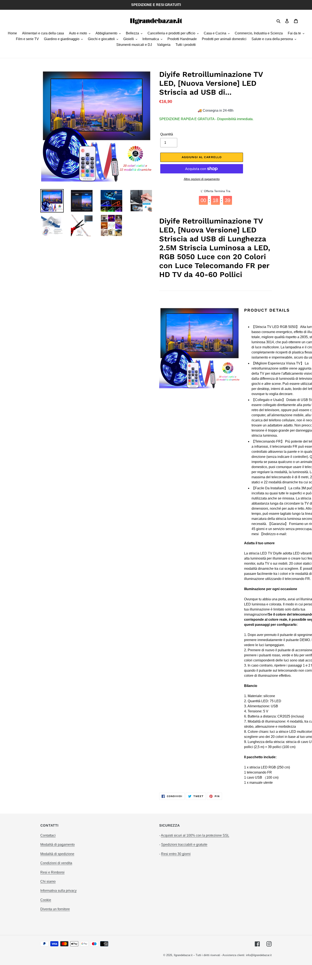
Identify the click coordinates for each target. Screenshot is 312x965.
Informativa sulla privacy (58, 890)
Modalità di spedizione (57, 854)
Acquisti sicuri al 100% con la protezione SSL (195, 835)
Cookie (45, 900)
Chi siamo (48, 881)
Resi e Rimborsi (52, 872)
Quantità (166, 134)
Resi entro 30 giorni (176, 854)
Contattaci (48, 835)
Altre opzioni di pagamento (202, 179)
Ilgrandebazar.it (183, 955)
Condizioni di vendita (56, 863)
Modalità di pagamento (57, 844)
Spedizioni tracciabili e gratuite (184, 844)
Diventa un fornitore (55, 909)
